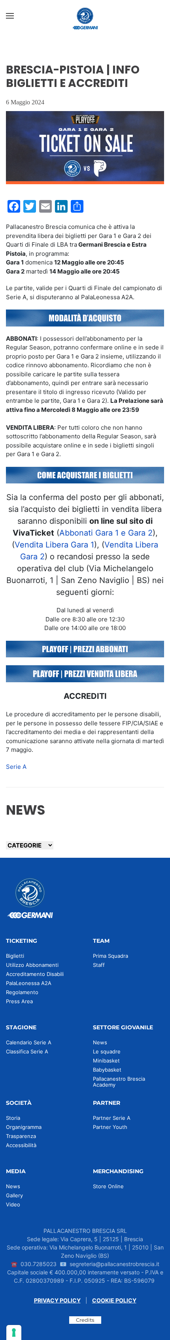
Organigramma (24, 1127)
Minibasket (106, 1060)
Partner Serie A (111, 1118)
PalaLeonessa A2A (28, 983)
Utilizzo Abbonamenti (32, 965)
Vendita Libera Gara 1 (54, 544)
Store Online (108, 1186)
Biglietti (15, 956)
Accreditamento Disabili (35, 974)
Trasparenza (21, 1136)
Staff (99, 965)
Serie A (16, 766)
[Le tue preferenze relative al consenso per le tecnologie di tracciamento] (13, 1332)
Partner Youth (110, 1127)
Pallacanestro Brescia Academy (119, 1082)
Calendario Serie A (28, 1042)
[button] (10, 16)
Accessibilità (21, 1145)
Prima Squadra (110, 956)
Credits (85, 1320)
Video (13, 1204)
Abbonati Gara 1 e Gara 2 (106, 533)
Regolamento (22, 992)
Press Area (19, 1001)
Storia (13, 1118)
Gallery (14, 1195)
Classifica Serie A (27, 1051)
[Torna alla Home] (85, 16)
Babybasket (107, 1069)
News (100, 1042)
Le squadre (107, 1051)
